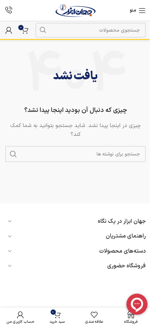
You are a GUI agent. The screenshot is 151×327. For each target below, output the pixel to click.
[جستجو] (42, 30)
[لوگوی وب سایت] (75, 10)
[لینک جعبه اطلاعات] (8, 10)
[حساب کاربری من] (9, 30)
